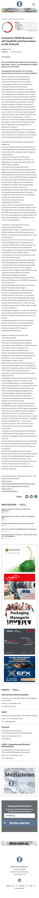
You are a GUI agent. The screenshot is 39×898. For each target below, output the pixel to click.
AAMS (4, 712)
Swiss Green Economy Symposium (15, 694)
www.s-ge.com (7, 489)
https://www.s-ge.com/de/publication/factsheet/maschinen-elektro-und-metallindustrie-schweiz (18, 483)
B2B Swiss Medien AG (19, 867)
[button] (26, 496)
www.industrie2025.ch (10, 491)
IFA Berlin (5, 727)
